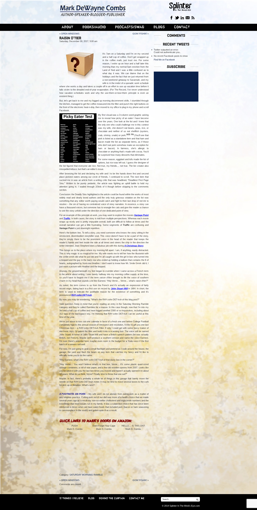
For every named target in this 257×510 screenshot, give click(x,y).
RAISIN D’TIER (70, 38)
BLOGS (159, 27)
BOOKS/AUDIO (94, 27)
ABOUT (67, 27)
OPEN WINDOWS (70, 33)
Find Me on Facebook (164, 59)
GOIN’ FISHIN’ (140, 33)
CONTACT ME (136, 498)
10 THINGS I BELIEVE (71, 498)
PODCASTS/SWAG (129, 27)
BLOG (91, 498)
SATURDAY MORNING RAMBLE (86, 474)
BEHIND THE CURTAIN (112, 498)
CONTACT (182, 27)
